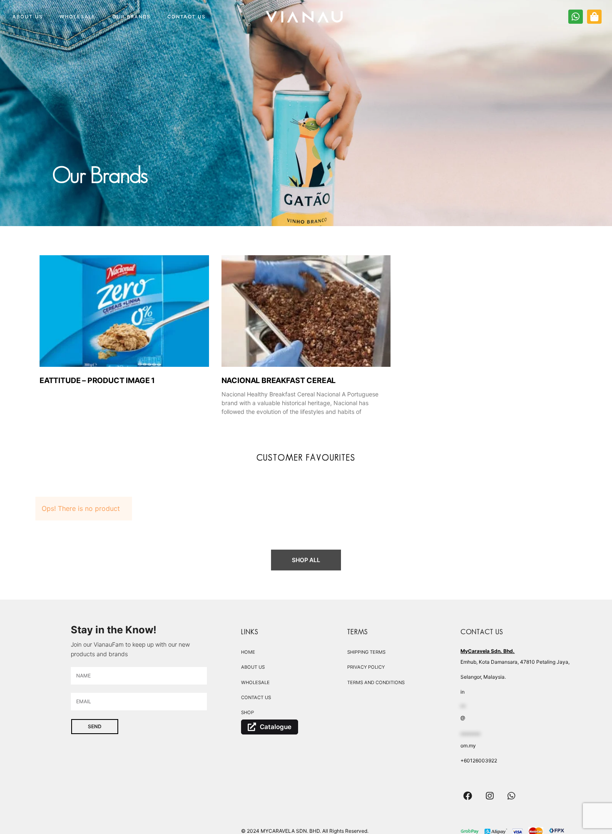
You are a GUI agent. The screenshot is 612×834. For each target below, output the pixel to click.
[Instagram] (490, 796)
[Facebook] (467, 796)
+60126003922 (478, 760)
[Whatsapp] (512, 796)
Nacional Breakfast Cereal (278, 380)
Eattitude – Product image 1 (97, 380)
